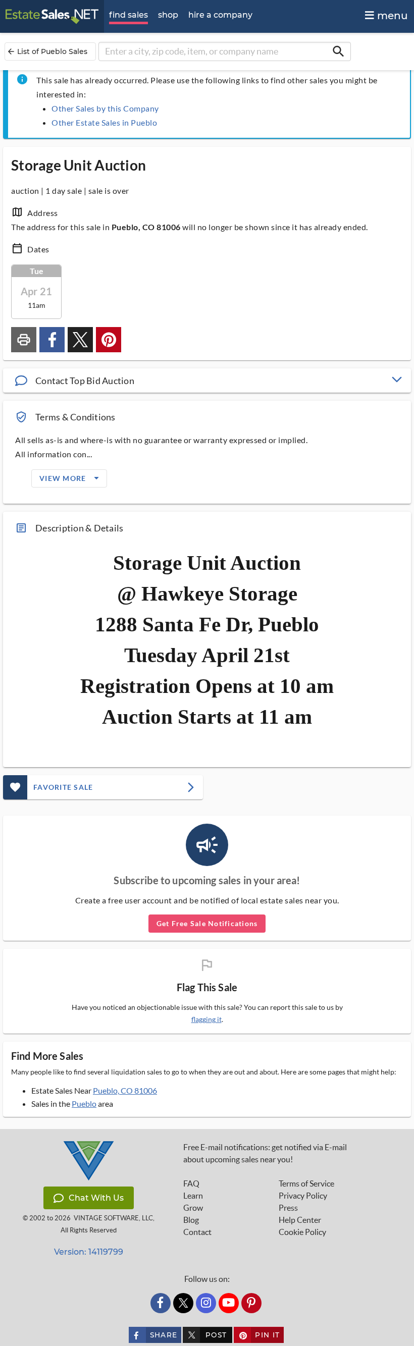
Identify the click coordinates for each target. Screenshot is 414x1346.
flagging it (206, 1019)
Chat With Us (96, 1198)
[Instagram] (206, 1303)
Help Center (300, 1219)
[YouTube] (229, 1303)
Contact (197, 1231)
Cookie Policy (302, 1231)
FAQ (191, 1183)
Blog (191, 1219)
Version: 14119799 (88, 1252)
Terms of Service (306, 1183)
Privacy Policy (303, 1195)
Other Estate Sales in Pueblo (104, 122)
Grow (193, 1207)
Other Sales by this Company (105, 108)
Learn (193, 1195)
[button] (207, 380)
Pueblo (84, 1103)
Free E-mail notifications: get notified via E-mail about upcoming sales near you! (265, 1153)
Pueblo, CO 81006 (125, 1090)
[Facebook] (160, 1303)
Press (288, 1207)
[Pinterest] (251, 1303)
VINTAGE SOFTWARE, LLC (113, 1218)
